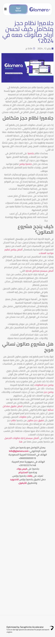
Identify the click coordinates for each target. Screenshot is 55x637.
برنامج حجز (49, 392)
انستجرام (23, 472)
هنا (20, 441)
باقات (29, 476)
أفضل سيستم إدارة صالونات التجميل (21, 438)
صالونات (23, 417)
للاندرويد (14, 479)
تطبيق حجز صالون (35, 420)
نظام (13, 420)
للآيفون (23, 483)
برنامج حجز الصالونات (44, 385)
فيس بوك (22, 468)
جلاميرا (31, 153)
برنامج (22, 164)
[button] (7, 9)
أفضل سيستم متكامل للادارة (40, 271)
